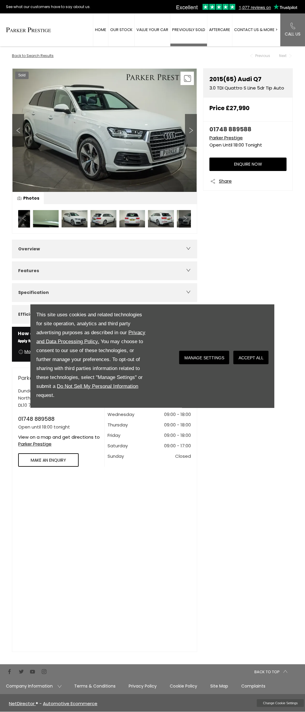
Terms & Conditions (95, 686)
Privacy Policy (143, 686)
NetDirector (22, 703)
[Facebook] (9, 671)
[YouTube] (32, 671)
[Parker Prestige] (28, 29)
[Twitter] (21, 671)
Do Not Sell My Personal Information (97, 386)
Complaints (253, 686)
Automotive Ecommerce (70, 703)
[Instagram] (44, 671)
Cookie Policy (183, 686)
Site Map (219, 686)
